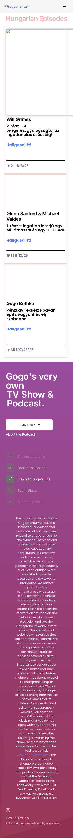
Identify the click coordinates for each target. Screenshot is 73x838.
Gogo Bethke (20, 303)
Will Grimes (18, 119)
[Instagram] (8, 810)
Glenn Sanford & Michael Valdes (32, 216)
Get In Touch (17, 818)
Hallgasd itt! (18, 145)
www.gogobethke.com (33, 755)
